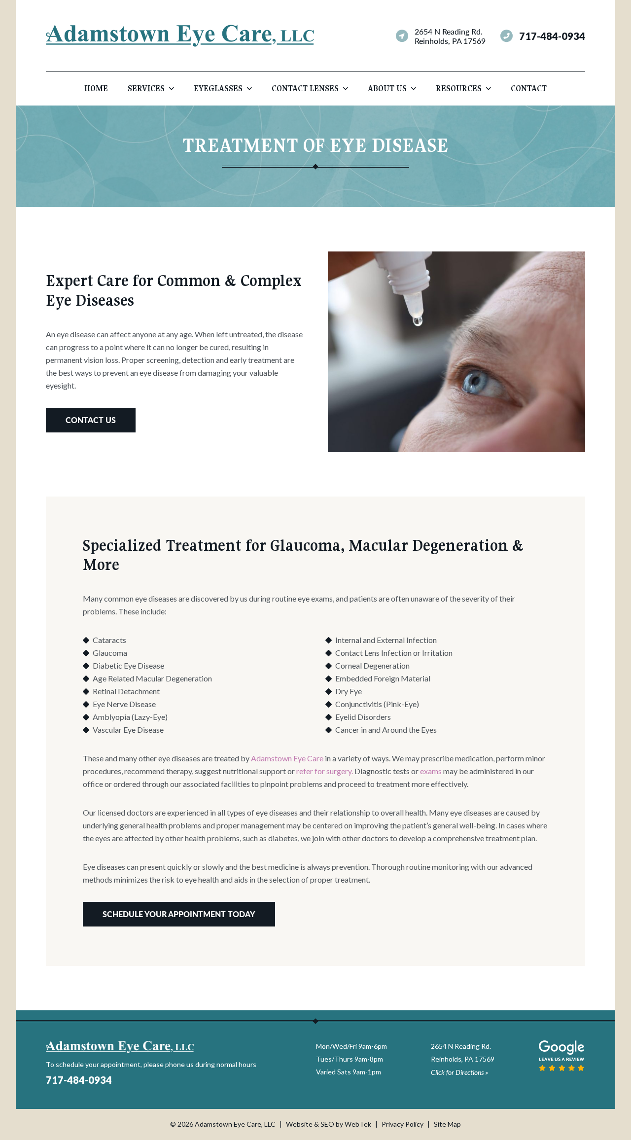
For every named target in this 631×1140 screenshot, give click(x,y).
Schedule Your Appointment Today (179, 914)
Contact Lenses (305, 88)
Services (146, 88)
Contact (529, 88)
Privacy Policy (402, 1124)
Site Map (447, 1124)
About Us (387, 88)
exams (431, 771)
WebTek (358, 1124)
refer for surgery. (324, 771)
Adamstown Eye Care (286, 758)
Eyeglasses (218, 88)
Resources (459, 88)
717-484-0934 (552, 36)
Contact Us (91, 420)
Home (96, 88)
